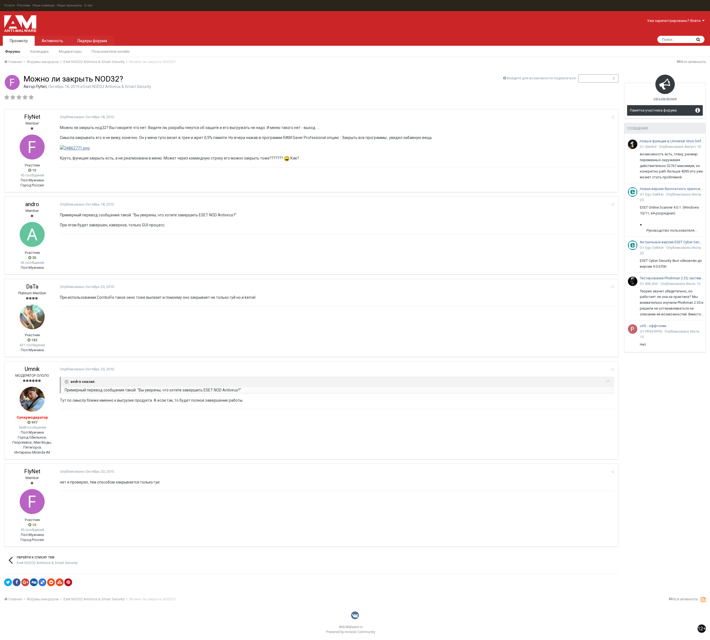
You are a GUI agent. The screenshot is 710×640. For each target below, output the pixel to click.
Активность (52, 41)
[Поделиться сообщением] (612, 117)
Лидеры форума (92, 41)
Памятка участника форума (653, 110)
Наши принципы (69, 5)
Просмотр (19, 41)
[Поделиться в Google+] (25, 582)
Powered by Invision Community (350, 632)
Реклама (23, 5)
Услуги (9, 5)
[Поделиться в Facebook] (17, 582)
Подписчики (592, 78)
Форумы (12, 51)
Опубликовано (87, 117)
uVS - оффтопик (653, 326)
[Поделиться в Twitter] (8, 582)
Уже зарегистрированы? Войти (674, 21)
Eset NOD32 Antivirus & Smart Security (117, 86)
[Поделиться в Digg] (34, 582)
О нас (88, 5)
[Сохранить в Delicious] (42, 582)
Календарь (39, 51)
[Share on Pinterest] (68, 582)
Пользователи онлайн (111, 51)
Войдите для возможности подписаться (541, 78)
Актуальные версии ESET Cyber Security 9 (672, 242)
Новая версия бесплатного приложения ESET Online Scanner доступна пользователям (672, 189)
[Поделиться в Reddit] (51, 582)
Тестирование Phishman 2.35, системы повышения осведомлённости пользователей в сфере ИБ (672, 278)
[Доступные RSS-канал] (703, 599)
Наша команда (43, 5)
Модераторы (70, 51)
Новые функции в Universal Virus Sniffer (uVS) (672, 141)
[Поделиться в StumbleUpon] (60, 582)
